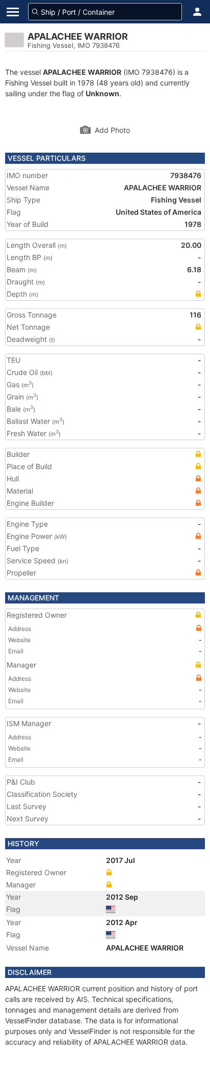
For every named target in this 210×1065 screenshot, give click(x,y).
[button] (197, 11)
